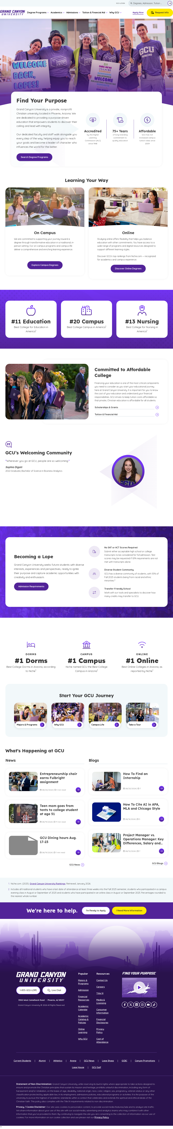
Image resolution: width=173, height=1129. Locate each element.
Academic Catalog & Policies (83, 1019)
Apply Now (138, 12)
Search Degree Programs (34, 157)
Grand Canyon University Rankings (47, 883)
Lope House (78, 1067)
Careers (100, 986)
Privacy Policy (101, 1117)
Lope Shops (108, 1060)
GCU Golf (96, 1067)
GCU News (89, 1060)
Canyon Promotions (145, 1060)
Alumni (42, 1060)
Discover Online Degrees (128, 268)
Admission (83, 990)
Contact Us (102, 980)
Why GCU (82, 1039)
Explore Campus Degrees (45, 265)
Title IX (99, 993)
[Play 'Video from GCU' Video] (139, 988)
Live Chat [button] (56, 990)
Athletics (57, 1060)
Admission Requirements (31, 586)
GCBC (124, 1060)
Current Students (22, 1060)
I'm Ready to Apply (96, 910)
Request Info (162, 12)
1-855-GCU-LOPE (28, 990)
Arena (73, 1060)
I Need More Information (129, 910)
